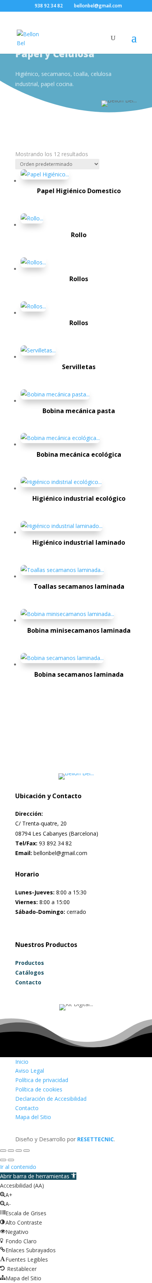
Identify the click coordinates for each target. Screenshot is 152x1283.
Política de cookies (38, 1089)
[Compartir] (19, 1150)
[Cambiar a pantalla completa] (11, 1150)
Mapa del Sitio (33, 1117)
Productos (29, 962)
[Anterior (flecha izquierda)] (3, 1160)
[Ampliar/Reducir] (3, 1150)
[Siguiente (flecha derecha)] (11, 1160)
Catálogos (29, 972)
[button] (38, 1176)
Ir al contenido (18, 1166)
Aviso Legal (29, 1070)
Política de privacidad (41, 1080)
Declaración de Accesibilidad (51, 1098)
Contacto (28, 982)
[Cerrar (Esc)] (26, 1150)
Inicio (21, 1061)
